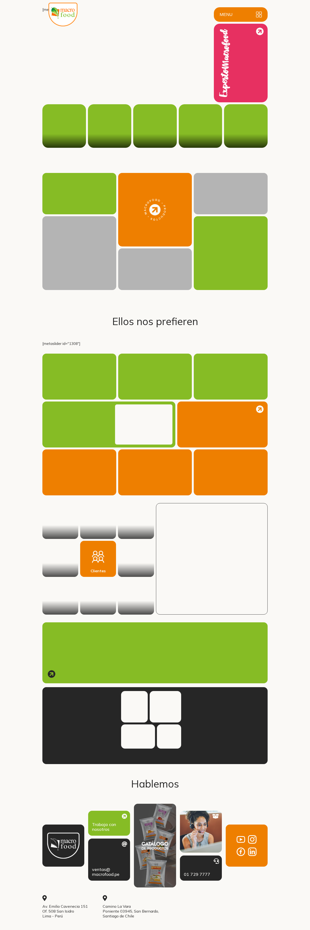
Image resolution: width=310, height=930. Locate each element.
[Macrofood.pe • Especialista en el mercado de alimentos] (63, 18)
